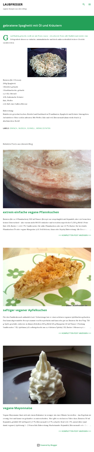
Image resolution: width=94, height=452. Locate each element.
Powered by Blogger (48, 445)
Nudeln (22, 128)
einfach (14, 128)
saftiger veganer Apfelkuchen (25, 310)
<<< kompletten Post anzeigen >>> (75, 235)
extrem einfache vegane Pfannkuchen (31, 212)
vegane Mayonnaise (17, 408)
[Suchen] (83, 4)
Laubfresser (13, 4)
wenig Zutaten (43, 128)
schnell (31, 128)
